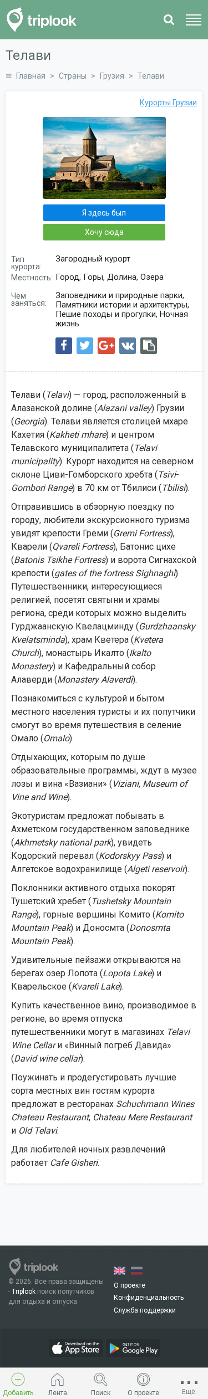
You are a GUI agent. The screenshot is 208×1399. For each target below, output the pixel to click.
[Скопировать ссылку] (148, 345)
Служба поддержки (145, 1310)
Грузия (112, 75)
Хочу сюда (104, 232)
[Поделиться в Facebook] (63, 345)
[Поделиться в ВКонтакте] (127, 345)
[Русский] (137, 1271)
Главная (30, 75)
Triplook (23, 1291)
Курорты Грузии (168, 102)
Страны (73, 75)
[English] (119, 1271)
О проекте (129, 1285)
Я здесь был (104, 212)
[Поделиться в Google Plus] (106, 345)
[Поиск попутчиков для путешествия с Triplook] (45, 20)
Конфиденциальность (149, 1297)
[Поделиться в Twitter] (85, 345)
